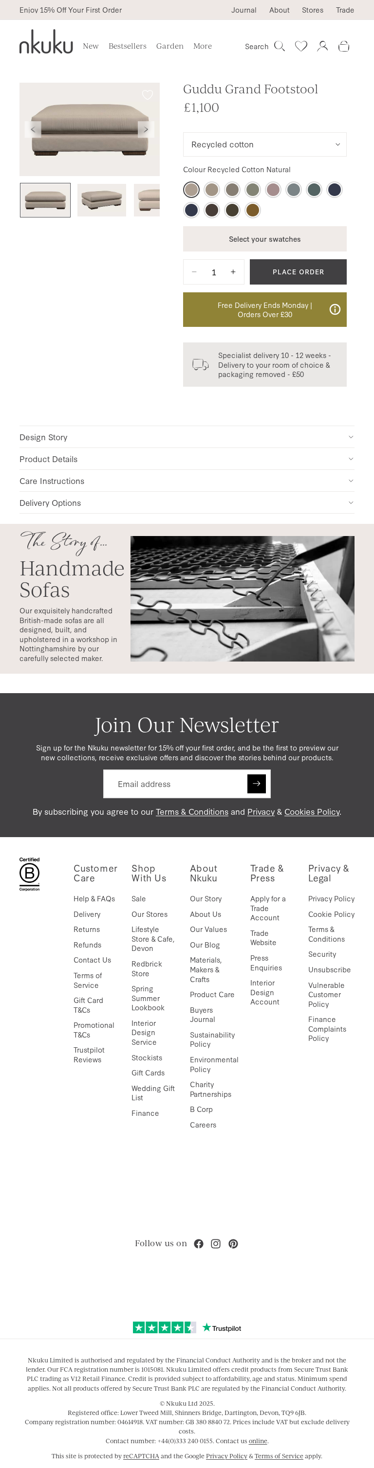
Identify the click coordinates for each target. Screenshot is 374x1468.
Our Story (206, 898)
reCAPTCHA (141, 1456)
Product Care (212, 994)
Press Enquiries (266, 962)
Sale (138, 898)
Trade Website (263, 938)
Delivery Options (50, 502)
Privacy (261, 811)
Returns (87, 929)
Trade (345, 10)
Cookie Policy (331, 914)
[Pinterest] (233, 1244)
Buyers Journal (202, 1014)
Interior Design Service (144, 1032)
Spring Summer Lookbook (148, 997)
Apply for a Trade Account (268, 907)
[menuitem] (202, 46)
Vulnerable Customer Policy (326, 994)
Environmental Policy (214, 1064)
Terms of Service (88, 980)
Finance (145, 1113)
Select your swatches (265, 238)
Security (322, 954)
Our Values (208, 929)
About (279, 10)
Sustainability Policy (212, 1039)
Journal (244, 10)
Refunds (87, 944)
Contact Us (92, 959)
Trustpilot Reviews (89, 1054)
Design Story (43, 436)
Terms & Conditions (192, 811)
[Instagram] (216, 1244)
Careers (203, 1124)
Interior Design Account (265, 991)
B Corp (201, 1109)
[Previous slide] (33, 129)
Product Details (48, 458)
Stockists (146, 1057)
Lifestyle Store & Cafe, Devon (153, 938)
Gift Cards (148, 1072)
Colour (237, 169)
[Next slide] (146, 129)
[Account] (322, 46)
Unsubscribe (329, 969)
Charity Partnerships (210, 1089)
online (258, 1441)
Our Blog (205, 944)
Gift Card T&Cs (88, 1005)
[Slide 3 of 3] (158, 200)
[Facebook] (199, 1244)
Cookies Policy (311, 811)
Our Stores (149, 914)
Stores (312, 10)
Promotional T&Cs (94, 1029)
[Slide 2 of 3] (101, 200)
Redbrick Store (146, 968)
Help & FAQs (94, 898)
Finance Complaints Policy (327, 1028)
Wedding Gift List (153, 1093)
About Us (205, 914)
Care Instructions (51, 480)
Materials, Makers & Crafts (206, 969)
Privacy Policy (331, 898)
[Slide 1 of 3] (45, 200)
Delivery (87, 914)
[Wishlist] (301, 46)
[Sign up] (256, 783)
